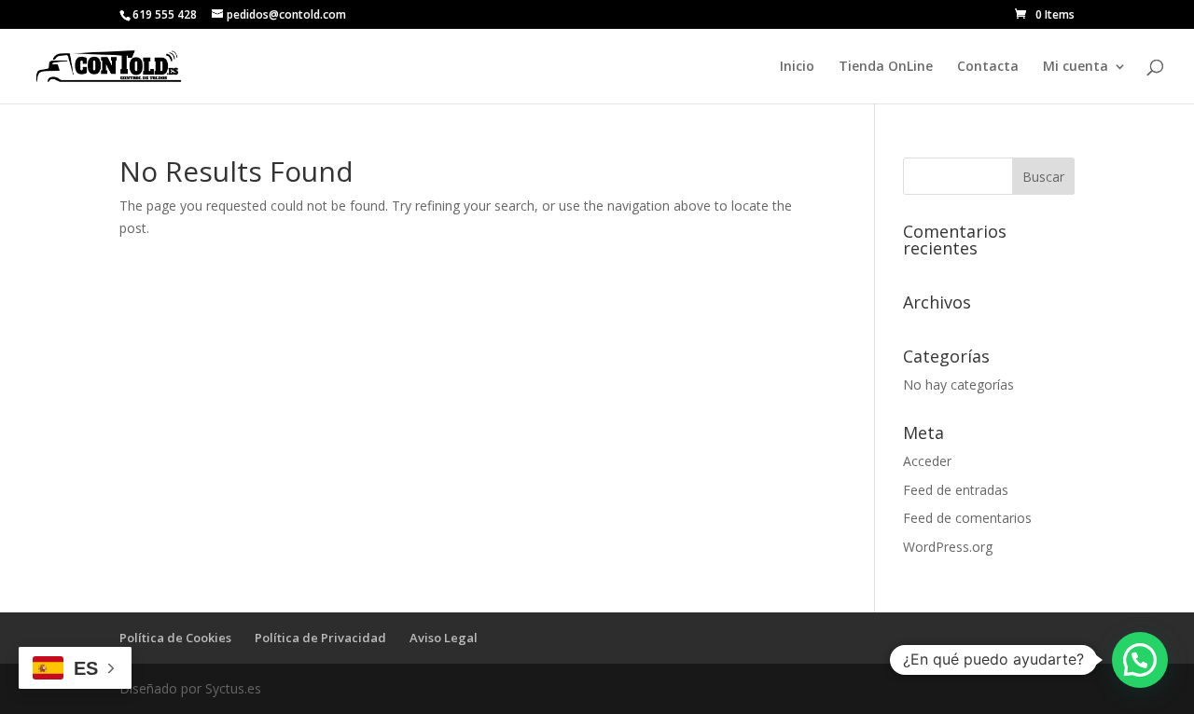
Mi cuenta (1075, 67)
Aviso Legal (444, 637)
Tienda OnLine (886, 67)
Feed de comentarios (967, 518)
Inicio (797, 67)
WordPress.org (948, 547)
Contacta (988, 67)
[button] (1140, 660)
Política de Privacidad (320, 637)
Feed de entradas (955, 490)
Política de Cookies (175, 637)
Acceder (927, 461)
